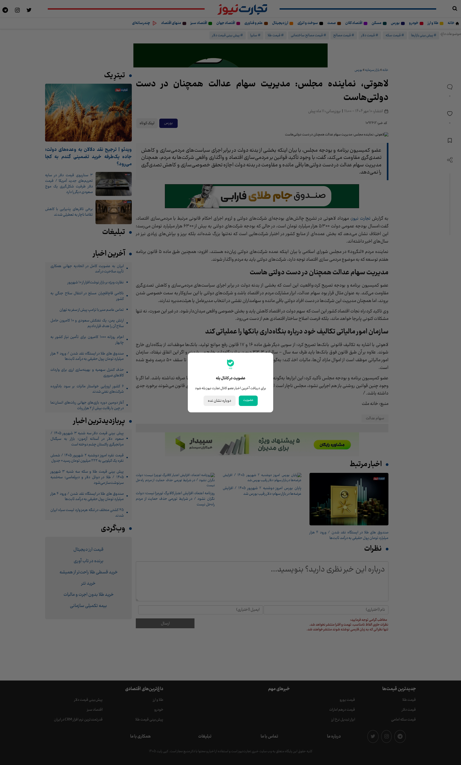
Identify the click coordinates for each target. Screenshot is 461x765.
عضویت (248, 400)
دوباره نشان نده (219, 401)
